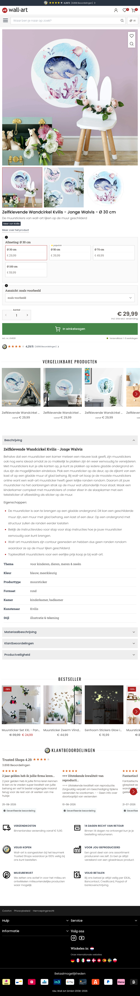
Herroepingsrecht (43, 911)
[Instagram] (74, 938)
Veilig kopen (22, 847)
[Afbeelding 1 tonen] (22, 187)
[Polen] (115, 960)
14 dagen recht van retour (104, 826)
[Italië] (83, 960)
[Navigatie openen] (5, 20)
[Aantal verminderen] (5, 315)
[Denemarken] (94, 960)
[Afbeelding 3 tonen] (105, 187)
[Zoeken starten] (122, 20)
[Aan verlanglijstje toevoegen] (131, 36)
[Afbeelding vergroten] (131, 44)
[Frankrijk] (78, 960)
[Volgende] (136, 394)
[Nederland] (88, 960)
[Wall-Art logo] (15, 10)
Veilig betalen (94, 873)
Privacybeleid (22, 911)
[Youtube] (82, 938)
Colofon (7, 911)
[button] (70, 97)
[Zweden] (110, 960)
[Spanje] (104, 960)
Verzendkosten (25, 826)
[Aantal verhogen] (27, 315)
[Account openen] (116, 10)
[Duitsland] (73, 960)
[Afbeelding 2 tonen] (64, 187)
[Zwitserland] (99, 960)
